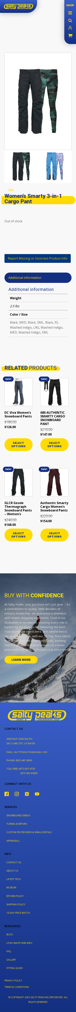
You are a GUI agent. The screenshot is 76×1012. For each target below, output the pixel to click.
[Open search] (70, 20)
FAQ (8, 951)
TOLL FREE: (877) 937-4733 (20, 768)
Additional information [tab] (24, 277)
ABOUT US (12, 870)
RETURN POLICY (15, 896)
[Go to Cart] (70, 36)
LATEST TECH (13, 879)
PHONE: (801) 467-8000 (19, 760)
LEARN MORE (21, 660)
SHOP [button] (70, 5)
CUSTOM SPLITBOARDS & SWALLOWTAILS (29, 832)
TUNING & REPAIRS (16, 823)
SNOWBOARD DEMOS (18, 815)
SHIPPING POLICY (15, 904)
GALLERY (11, 959)
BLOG (9, 934)
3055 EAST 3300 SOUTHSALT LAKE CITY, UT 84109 (20, 741)
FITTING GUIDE (14, 968)
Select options (18, 444)
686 (11, 190)
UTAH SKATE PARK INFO (19, 943)
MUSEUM (11, 887)
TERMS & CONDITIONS (16, 987)
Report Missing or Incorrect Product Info (37, 258)
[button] (70, 13)
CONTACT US (13, 862)
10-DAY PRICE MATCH (18, 912)
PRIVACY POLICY (13, 980)
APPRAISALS (12, 840)
